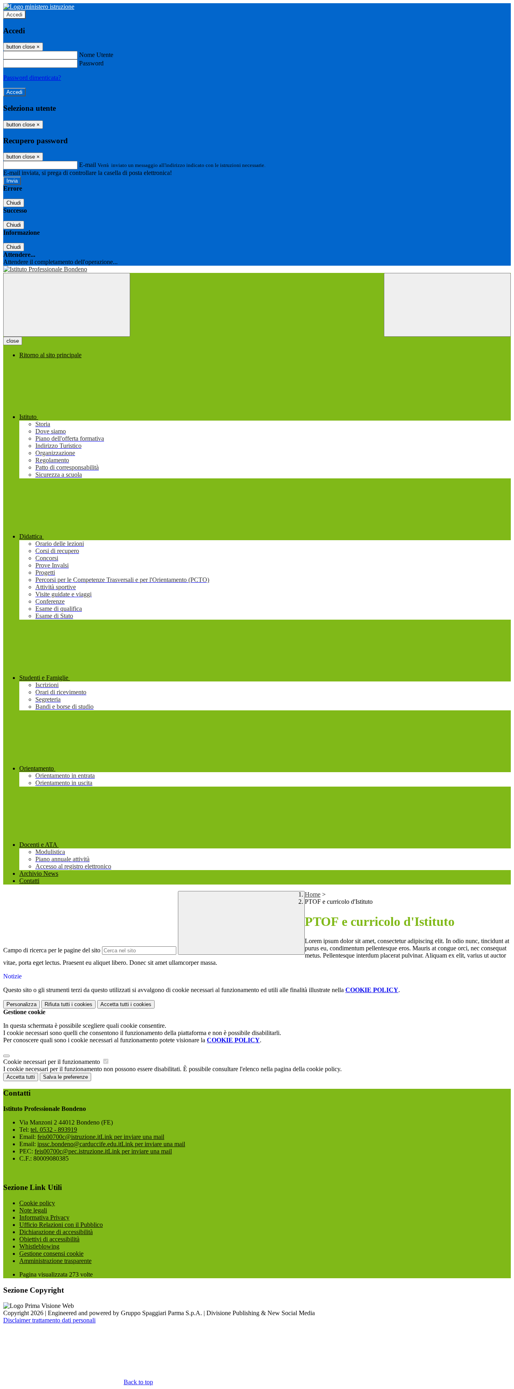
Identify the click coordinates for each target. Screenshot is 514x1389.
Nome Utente (96, 54)
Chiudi (13, 203)
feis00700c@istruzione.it (100, 1136)
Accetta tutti (125, 1004)
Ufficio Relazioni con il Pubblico (61, 1224)
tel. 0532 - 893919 (54, 1129)
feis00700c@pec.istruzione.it (103, 1151)
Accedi (14, 15)
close (12, 341)
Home (312, 894)
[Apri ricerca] (447, 305)
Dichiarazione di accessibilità (56, 1231)
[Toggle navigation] (66, 305)
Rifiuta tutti (68, 1004)
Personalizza (21, 1004)
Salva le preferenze (65, 1077)
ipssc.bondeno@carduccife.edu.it (111, 1144)
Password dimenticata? (32, 77)
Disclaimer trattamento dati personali (49, 1320)
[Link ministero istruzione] (38, 6)
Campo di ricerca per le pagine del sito (51, 950)
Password (91, 63)
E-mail (87, 164)
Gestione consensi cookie (51, 1253)
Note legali (33, 1210)
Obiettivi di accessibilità (49, 1239)
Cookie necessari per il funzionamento (52, 1061)
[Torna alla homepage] (257, 269)
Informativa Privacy (44, 1217)
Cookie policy (37, 1203)
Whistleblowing (39, 1246)
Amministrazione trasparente (55, 1260)
